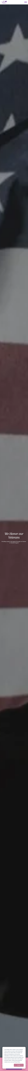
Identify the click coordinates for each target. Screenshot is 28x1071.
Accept (18, 1065)
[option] (14, 537)
